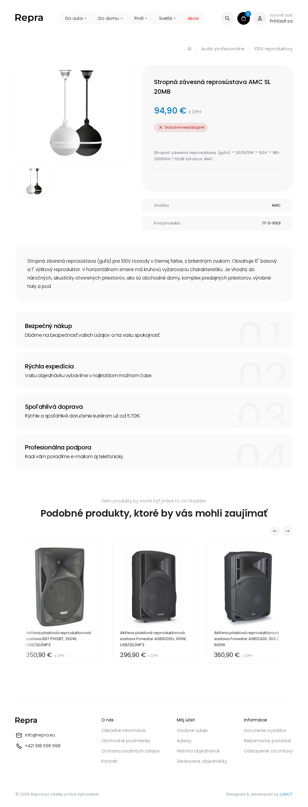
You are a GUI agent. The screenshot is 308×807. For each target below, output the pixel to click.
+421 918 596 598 (42, 746)
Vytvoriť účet (281, 15)
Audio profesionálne (223, 49)
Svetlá (165, 18)
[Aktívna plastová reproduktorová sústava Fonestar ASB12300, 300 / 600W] (248, 602)
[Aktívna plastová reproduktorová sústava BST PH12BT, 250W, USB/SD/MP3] (60, 602)
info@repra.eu (40, 735)
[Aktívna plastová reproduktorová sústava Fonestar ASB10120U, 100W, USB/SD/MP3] (154, 602)
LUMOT (286, 794)
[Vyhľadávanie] (227, 18)
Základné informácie (123, 730)
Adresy (184, 741)
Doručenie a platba (265, 730)
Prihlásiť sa (281, 21)
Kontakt (109, 761)
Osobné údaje (192, 730)
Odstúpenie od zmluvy (268, 751)
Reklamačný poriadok (267, 741)
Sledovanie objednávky (202, 761)
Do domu (108, 18)
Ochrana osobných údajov (130, 751)
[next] (287, 531)
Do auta (74, 18)
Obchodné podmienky (125, 741)
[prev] (275, 531)
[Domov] (189, 49)
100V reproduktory (273, 49)
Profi (138, 18)
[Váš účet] (260, 18)
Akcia (193, 18)
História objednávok (198, 751)
